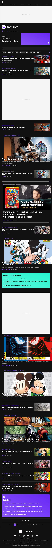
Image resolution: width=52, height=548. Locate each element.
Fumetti (4, 62)
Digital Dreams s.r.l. (18, 540)
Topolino (18, 184)
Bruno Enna (5, 461)
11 (39, 524)
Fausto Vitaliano (9, 449)
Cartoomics (5, 473)
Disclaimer (32, 538)
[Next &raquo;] (42, 524)
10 (36, 524)
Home (5, 31)
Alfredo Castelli (6, 484)
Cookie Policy (26, 538)
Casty (12, 238)
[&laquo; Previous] (10, 524)
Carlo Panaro (7, 238)
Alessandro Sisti (6, 56)
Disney (12, 56)
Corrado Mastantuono (19, 370)
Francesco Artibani (10, 68)
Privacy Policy (20, 538)
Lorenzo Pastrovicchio (13, 135)
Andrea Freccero (15, 405)
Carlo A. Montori (6, 165)
